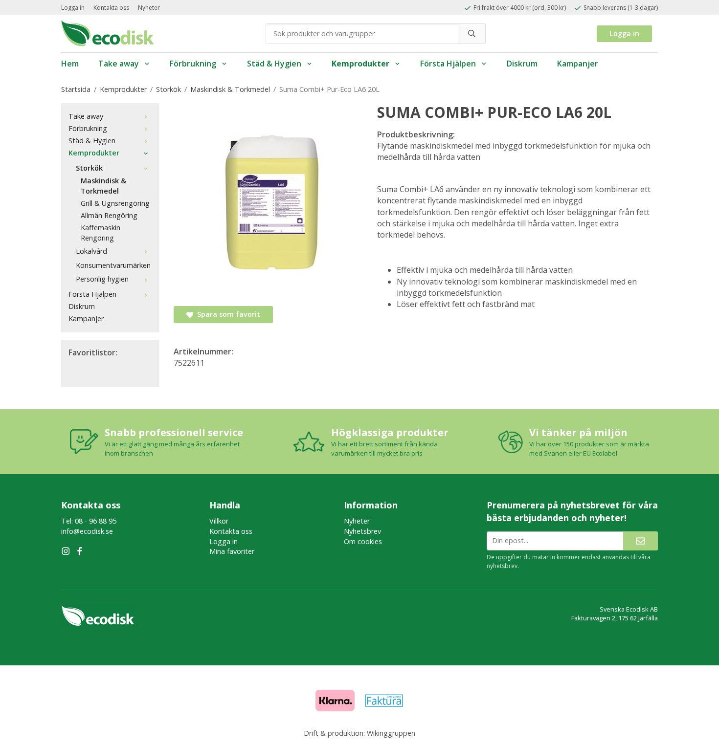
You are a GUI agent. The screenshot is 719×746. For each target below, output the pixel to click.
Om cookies (363, 541)
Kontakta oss (111, 7)
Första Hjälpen (448, 63)
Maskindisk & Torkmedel (103, 186)
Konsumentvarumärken (113, 265)
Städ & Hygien (274, 63)
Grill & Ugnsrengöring (115, 203)
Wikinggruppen (391, 733)
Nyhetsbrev (362, 531)
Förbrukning (193, 63)
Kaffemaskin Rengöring (100, 232)
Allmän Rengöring (109, 215)
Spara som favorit (226, 314)
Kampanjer (577, 63)
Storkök (89, 168)
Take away (118, 63)
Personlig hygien (102, 279)
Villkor (218, 521)
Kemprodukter (360, 63)
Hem (70, 63)
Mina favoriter (231, 551)
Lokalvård (91, 251)
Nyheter (149, 7)
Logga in (73, 7)
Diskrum (522, 63)
